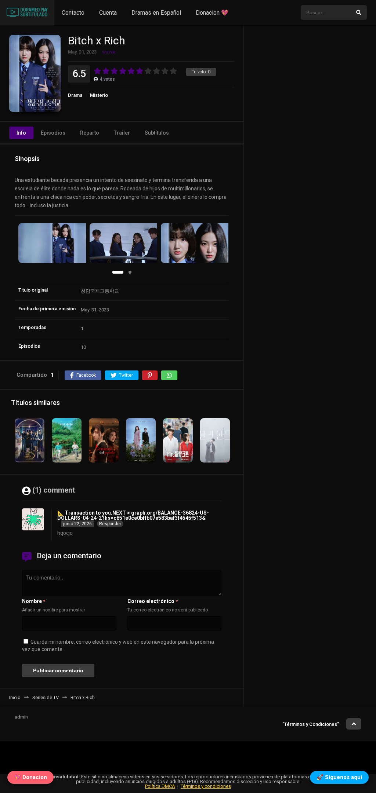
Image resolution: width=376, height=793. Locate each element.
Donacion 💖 (212, 12)
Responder (110, 523)
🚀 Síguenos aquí (339, 779)
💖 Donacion (30, 779)
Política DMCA (160, 786)
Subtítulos (157, 133)
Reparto (89, 133)
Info (21, 133)
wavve (108, 52)
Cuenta (108, 12)
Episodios (53, 133)
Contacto (73, 12)
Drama (75, 95)
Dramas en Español (156, 12)
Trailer (122, 133)
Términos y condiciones (206, 786)
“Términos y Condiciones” (310, 724)
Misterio (99, 95)
